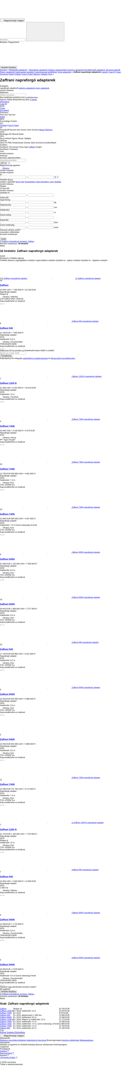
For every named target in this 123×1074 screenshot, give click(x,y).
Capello (104, 72)
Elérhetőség (20, 1032)
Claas (118, 72)
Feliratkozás (6, 356)
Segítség (10, 1032)
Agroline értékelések (70, 1040)
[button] (61, 54)
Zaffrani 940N (7, 559)
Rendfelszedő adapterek (94, 70)
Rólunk (3, 1032)
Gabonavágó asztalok (24, 72)
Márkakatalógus (86, 1040)
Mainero (36, 74)
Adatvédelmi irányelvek (36, 1040)
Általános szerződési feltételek (13, 1040)
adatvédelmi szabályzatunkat (35, 358)
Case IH (111, 72)
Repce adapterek (7, 72)
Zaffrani (4, 285)
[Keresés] (45, 31)
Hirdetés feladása (8, 992)
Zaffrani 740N (7, 426)
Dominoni (4, 74)
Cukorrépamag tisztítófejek (45, 72)
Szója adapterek (64, 72)
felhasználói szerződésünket (63, 358)
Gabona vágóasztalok (57, 70)
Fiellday (17, 74)
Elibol (11, 74)
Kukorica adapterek (75, 70)
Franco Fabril (27, 74)
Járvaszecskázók (113, 70)
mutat (3, 239)
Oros (50, 74)
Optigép (44, 74)
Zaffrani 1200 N (8, 383)
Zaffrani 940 (6, 328)
